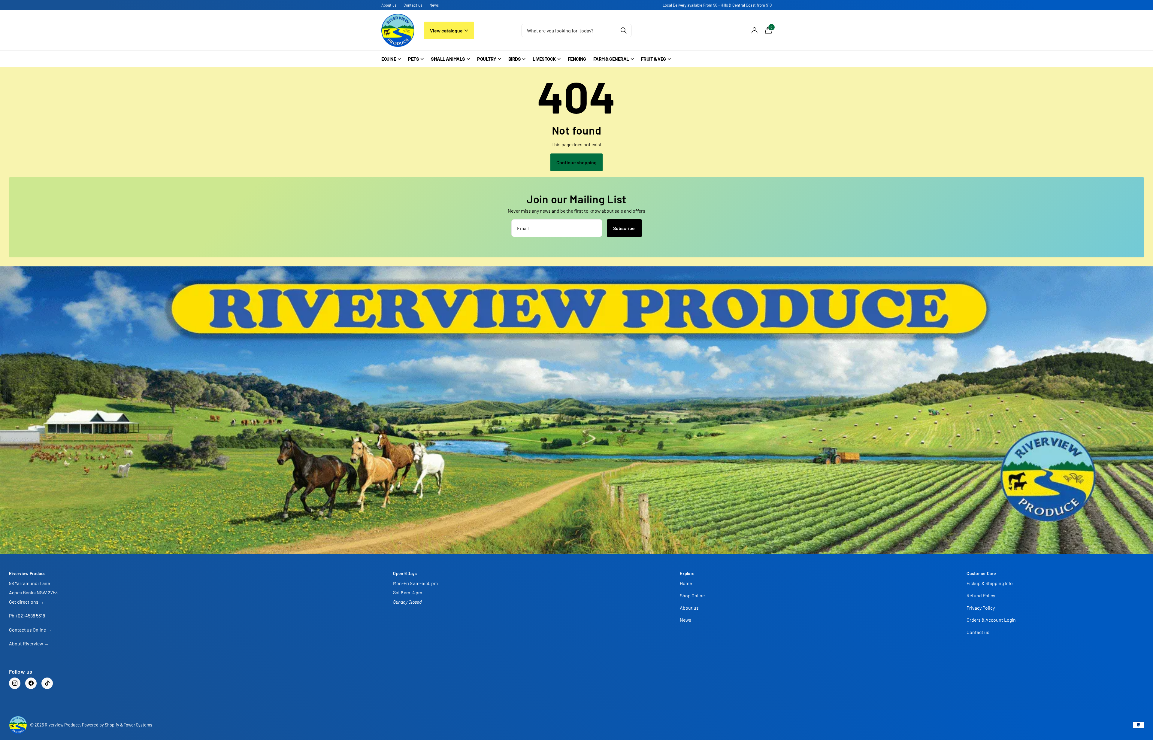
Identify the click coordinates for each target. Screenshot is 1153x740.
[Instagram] (14, 683)
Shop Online (692, 595)
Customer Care (981, 573)
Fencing (577, 59)
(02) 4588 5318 (31, 615)
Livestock (544, 59)
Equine (388, 59)
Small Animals (448, 59)
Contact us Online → (30, 629)
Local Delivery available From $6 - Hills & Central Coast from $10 (717, 5)
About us (388, 5)
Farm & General (611, 59)
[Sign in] (754, 30)
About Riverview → (29, 643)
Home (686, 583)
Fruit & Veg (653, 59)
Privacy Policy (981, 608)
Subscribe (624, 228)
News (434, 5)
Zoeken (623, 30)
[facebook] (31, 683)
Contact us (413, 5)
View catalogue (447, 30)
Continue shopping (576, 162)
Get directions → (26, 602)
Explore (687, 573)
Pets (413, 59)
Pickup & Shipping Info (990, 583)
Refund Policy (981, 595)
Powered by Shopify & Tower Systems (117, 724)
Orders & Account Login (991, 620)
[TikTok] (47, 683)
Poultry (486, 59)
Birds (514, 59)
